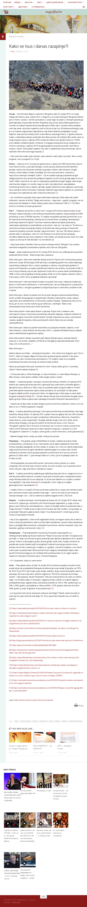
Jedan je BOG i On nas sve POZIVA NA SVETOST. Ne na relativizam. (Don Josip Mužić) (27, 835)
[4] (53, 239)
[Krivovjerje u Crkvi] (44, 780)
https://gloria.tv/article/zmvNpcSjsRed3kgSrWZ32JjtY (34, 645)
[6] (25, 396)
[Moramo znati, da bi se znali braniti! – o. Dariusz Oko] (44, 820)
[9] (17, 455)
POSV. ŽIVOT (8, 7)
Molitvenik (16, 902)
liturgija (35, 721)
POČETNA (7, 2)
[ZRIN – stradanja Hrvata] (68, 737)
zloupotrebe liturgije (75, 721)
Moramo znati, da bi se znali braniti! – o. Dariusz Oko (44, 833)
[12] (42, 528)
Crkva (16, 721)
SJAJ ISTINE (22, 7)
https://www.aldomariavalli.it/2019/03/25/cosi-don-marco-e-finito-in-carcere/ (44, 608)
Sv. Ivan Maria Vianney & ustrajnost (58, 833)
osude (51, 721)
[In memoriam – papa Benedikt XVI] (28, 780)
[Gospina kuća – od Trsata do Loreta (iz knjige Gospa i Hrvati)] (60, 780)
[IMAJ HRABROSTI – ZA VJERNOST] (44, 737)
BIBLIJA (17, 2)
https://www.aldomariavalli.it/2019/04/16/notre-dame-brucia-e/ (38, 636)
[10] (36, 485)
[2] (57, 193)
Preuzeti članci (16, 36)
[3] (69, 211)
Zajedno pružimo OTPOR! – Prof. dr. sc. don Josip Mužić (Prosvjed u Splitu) (11, 835)
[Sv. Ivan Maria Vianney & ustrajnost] (60, 820)
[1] (42, 151)
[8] (82, 431)
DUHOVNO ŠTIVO (75, 2)
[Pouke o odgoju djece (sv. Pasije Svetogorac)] (20, 737)
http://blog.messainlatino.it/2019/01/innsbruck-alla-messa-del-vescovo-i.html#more (47, 640)
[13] (51, 588)
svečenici (64, 721)
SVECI (39, 2)
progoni (57, 721)
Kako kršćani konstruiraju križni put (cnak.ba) (33, 700)
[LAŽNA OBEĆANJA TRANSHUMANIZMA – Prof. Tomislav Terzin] (12, 860)
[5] (37, 369)
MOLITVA (28, 2)
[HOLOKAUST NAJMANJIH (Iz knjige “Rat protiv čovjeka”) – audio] (28, 859)
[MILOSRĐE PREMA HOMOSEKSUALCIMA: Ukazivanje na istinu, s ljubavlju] (12, 781)
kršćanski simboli (25, 721)
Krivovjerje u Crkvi (44, 790)
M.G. (13, 51)
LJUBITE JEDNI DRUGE (54, 2)
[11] (22, 509)
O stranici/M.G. (38, 7)
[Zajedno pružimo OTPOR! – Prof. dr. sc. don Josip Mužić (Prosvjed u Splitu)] (11, 820)
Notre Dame (43, 721)
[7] (78, 399)
